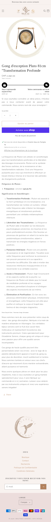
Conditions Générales (26, 471)
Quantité (5, 111)
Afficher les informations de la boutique (21, 150)
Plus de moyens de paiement (25, 136)
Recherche (25, 464)
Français (24, 502)
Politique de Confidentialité (25, 468)
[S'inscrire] (43, 486)
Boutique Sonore (23, 518)
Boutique (25, 457)
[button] (3, 10)
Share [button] (8, 395)
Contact (25, 461)
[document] (25, 39)
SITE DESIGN (37, 518)
